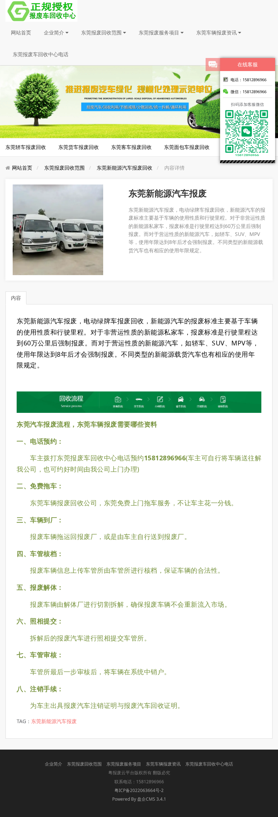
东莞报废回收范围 (102, 32)
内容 (16, 297)
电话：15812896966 (248, 79)
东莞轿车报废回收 (25, 147)
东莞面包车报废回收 (187, 147)
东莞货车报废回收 (78, 147)
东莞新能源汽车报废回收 (124, 167)
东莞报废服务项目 (160, 32)
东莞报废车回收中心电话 (40, 54)
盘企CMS (139, 799)
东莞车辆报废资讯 (217, 32)
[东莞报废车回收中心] (41, 10)
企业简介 (55, 32)
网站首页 (21, 32)
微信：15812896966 (248, 91)
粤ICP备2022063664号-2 (139, 790)
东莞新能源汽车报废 (54, 721)
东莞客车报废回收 (131, 147)
